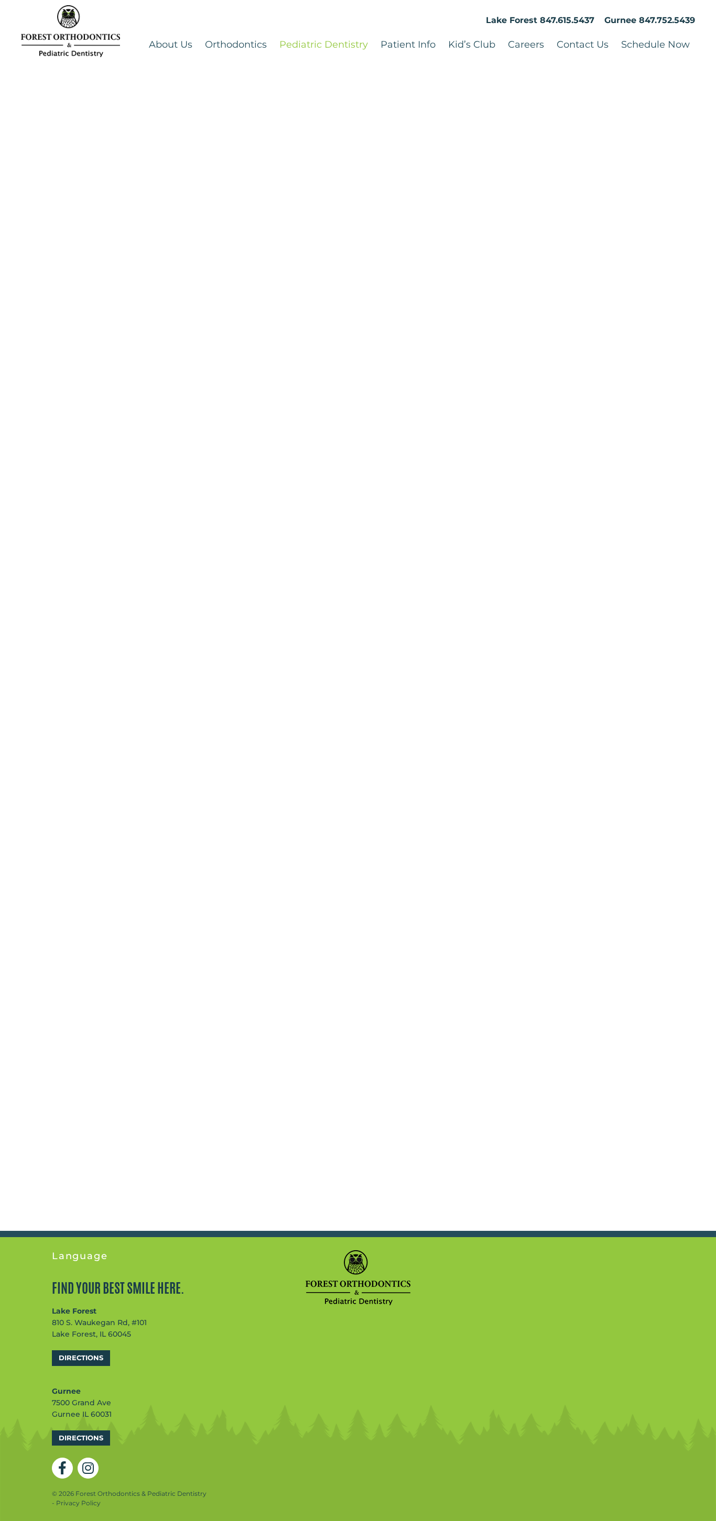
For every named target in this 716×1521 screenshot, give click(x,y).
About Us (170, 44)
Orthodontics (236, 44)
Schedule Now (655, 44)
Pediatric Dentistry (323, 44)
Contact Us (583, 44)
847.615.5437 (567, 20)
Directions (81, 1357)
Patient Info (408, 44)
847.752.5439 (667, 20)
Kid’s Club (471, 44)
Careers (526, 44)
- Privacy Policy (76, 1503)
